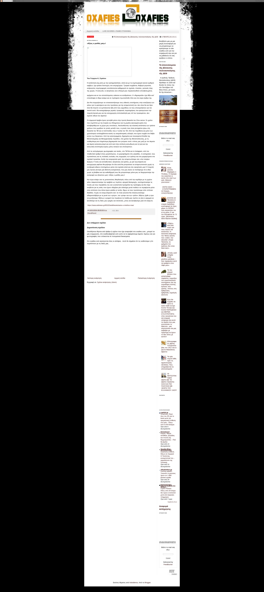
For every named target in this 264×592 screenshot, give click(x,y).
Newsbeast (165, 432)
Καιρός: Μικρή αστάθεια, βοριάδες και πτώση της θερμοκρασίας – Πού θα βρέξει (168, 438)
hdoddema (134, 582)
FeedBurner (168, 155)
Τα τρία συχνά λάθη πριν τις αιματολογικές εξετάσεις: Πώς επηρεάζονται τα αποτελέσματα (168, 363)
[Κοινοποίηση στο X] (115, 210)
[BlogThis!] (114, 210)
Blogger (148, 582)
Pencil (90, 213)
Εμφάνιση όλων (172, 502)
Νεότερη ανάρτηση (94, 278)
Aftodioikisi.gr (166, 470)
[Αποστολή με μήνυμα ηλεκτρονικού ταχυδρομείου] (112, 210)
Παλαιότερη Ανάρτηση (146, 278)
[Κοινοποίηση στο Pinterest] (118, 210)
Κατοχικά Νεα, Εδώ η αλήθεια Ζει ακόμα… (168, 486)
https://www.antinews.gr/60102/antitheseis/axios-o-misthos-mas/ (110, 205)
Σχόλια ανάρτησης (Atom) (107, 282)
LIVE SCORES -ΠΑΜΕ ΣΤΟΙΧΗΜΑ (117, 31)
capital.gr (164, 412)
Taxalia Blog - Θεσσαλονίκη (166, 449)
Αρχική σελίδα (93, 31)
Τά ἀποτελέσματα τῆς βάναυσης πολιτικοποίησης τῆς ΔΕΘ (97, 37)
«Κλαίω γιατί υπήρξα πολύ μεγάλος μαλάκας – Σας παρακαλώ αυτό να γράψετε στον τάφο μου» (169, 259)
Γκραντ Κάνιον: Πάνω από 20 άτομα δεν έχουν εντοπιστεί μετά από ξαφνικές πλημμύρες (168, 493)
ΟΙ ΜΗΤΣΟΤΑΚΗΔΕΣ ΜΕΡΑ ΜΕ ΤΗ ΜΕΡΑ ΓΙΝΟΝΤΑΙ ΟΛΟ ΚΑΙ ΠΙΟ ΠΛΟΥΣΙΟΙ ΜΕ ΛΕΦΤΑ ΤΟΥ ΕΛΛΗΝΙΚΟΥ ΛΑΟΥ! (169, 382)
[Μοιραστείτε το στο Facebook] (116, 210)
